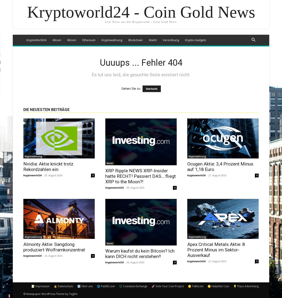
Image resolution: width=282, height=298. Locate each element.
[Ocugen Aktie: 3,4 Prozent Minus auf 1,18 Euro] (223, 138)
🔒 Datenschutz (63, 286)
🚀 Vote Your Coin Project (168, 286)
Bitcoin (71, 40)
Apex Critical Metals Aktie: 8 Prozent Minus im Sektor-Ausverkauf (216, 250)
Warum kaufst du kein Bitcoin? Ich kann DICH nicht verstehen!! (139, 253)
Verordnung (171, 40)
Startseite (152, 88)
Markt (153, 40)
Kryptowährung (112, 40)
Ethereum (88, 40)
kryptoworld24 (32, 175)
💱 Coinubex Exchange (133, 286)
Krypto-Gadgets (195, 40)
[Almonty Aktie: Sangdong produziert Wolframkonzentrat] (59, 219)
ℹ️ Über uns (85, 286)
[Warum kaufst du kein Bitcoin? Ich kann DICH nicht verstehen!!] (141, 222)
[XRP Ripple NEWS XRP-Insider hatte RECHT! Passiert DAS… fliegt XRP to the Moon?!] (141, 141)
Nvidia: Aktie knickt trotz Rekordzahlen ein (48, 166)
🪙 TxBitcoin (195, 286)
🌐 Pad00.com (106, 286)
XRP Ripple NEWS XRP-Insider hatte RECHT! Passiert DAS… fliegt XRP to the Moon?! (140, 176)
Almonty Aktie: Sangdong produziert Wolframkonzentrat (54, 247)
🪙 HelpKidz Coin (218, 286)
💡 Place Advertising (246, 286)
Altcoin (56, 40)
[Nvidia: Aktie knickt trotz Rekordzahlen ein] (59, 138)
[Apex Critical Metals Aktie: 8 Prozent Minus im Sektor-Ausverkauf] (223, 219)
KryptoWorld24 (36, 40)
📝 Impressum (41, 286)
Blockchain (135, 40)
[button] (253, 40)
